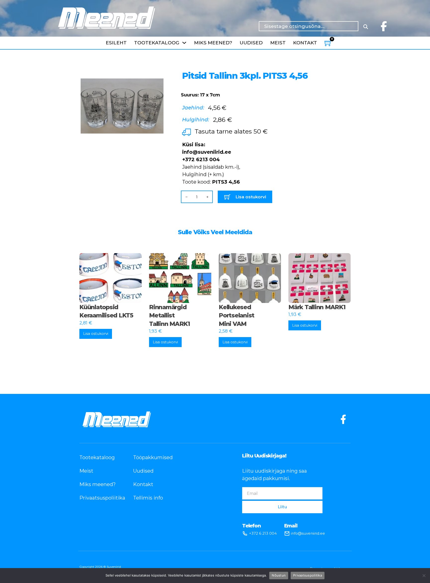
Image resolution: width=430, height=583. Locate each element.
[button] (157, 71)
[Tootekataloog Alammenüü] (184, 42)
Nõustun (279, 575)
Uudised (251, 43)
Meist (278, 43)
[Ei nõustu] (423, 575)
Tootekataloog (156, 43)
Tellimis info (148, 498)
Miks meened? (213, 43)
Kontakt (305, 43)
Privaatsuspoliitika (98, 498)
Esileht (116, 43)
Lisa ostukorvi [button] (95, 333)
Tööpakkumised (152, 457)
